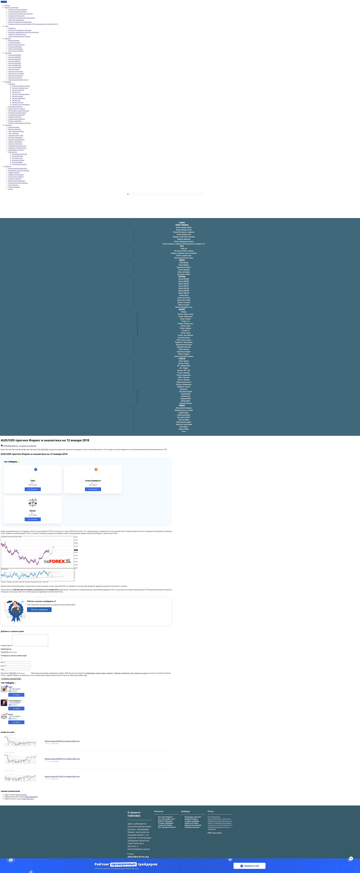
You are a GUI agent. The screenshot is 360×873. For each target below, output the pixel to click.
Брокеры (7, 38)
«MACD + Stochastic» (15, 141)
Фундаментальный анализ (17, 113)
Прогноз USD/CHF (14, 59)
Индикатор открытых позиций (18, 170)
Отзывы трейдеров (15, 47)
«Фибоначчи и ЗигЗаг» (16, 150)
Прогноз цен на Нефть (16, 73)
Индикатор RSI (17, 158)
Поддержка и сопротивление (18, 111)
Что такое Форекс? (165, 817)
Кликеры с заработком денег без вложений (23, 32)
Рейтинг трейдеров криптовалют (20, 22)
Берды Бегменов (31, 797)
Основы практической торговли (19, 123)
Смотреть (34, 489)
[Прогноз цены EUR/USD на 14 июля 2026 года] (20, 742)
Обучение (7, 82)
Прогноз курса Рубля (15, 71)
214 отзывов (16, 716)
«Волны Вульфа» (14, 127)
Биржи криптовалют (15, 49)
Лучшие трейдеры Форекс (17, 9)
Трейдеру (7, 166)
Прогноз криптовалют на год (18, 80)
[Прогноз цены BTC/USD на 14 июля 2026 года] (20, 777)
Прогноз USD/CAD (14, 63)
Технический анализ (15, 106)
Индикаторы (12, 152)
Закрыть (4, 2)
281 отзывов (16, 702)
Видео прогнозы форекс (16, 181)
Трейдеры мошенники (16, 20)
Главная (7, 5)
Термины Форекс (14, 187)
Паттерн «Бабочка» (18, 98)
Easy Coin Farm (21, 795)
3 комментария (54, 761)
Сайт (2, 669)
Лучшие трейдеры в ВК (16, 16)
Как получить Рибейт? (16, 51)
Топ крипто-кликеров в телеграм (19, 30)
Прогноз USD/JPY (14, 61)
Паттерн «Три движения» (21, 104)
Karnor (33, 511)
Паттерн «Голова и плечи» (21, 86)
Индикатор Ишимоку (19, 164)
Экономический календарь (17, 168)
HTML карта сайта (215, 833)
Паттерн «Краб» (17, 96)
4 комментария (54, 743)
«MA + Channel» (13, 133)
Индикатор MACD (18, 160)
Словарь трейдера (192, 821)
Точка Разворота (93, 480)
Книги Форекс (13, 185)
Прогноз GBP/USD (14, 57)
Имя (3, 662)
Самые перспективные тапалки (19, 36)
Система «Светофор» (15, 137)
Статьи (10, 189)
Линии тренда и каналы (16, 108)
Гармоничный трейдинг (16, 119)
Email (3, 666)
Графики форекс (14, 172)
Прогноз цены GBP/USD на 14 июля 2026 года (62, 759)
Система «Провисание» (16, 139)
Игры (6, 26)
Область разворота (15, 121)
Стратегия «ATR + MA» (15, 135)
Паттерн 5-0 (16, 100)
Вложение (5, 673)
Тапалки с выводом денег (17, 34)
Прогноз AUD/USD (14, 67)
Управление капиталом (16, 115)
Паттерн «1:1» (16, 92)
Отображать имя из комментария (14, 656)
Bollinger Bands (17, 162)
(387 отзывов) (33, 485)
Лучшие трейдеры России (17, 11)
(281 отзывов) (93, 485)
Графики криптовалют (16, 174)
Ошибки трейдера (14, 117)
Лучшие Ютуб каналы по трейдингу (20, 14)
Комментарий (6, 645)
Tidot (32, 480)
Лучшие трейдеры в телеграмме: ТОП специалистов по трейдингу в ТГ (33, 24)
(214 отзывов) (33, 515)
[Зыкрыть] (351, 858)
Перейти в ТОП (251, 865)
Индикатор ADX (17, 156)
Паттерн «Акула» (18, 102)
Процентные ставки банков (17, 183)
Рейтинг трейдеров (11, 7)
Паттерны (11, 84)
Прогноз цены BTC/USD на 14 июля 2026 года (62, 776)
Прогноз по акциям (15, 77)
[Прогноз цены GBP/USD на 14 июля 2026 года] (20, 759)
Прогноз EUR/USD (14, 55)
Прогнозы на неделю (15, 75)
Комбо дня (12, 28)
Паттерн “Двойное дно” (20, 88)
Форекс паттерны (191, 823)
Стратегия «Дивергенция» (17, 148)
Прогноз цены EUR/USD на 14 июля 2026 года (62, 741)
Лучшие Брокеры (14, 42)
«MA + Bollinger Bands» (16, 131)
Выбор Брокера (13, 40)
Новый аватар (6, 649)
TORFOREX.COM (9, 446)
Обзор (17, 695)
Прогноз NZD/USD (14, 65)
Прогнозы (7, 53)
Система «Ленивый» (15, 144)
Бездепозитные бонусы (16, 44)
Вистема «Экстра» (14, 129)
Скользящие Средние (19, 154)
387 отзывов (16, 689)
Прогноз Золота (13, 69)
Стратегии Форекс (14, 179)
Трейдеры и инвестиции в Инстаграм (21, 18)
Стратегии (8, 125)
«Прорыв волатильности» (17, 146)
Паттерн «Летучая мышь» (20, 94)
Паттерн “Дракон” (18, 90)
